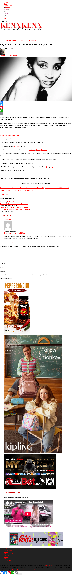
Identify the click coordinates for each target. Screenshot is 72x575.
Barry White (16, 146)
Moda (5, 4)
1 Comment (4, 194)
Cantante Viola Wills (37, 188)
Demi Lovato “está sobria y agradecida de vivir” (14, 204)
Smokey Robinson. (41, 150)
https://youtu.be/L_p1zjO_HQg (9, 135)
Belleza (6, 2)
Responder (7, 220)
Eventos (6, 555)
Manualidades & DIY (10, 553)
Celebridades (8, 5)
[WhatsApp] (36, 110)
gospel (52, 167)
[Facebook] (36, 102)
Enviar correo (49, 565)
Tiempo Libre (22, 40)
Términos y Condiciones (32, 570)
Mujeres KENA (14, 207)
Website (2, 271)
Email (2, 267)
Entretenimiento (6, 40)
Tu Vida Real (32, 40)
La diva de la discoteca (25, 190)
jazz (47, 167)
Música (14, 40)
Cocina (6, 552)
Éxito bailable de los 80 (53, 188)
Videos (6, 18)
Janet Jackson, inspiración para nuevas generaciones (15, 209)
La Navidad (7, 562)
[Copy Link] (36, 113)
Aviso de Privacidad (18, 570)
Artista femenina (6, 188)
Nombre (2, 264)
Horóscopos (8, 560)
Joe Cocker (32, 150)
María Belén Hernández (8, 56)
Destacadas (4, 207)
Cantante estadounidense (21, 188)
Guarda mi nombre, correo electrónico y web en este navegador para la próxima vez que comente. (31, 275)
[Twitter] (36, 104)
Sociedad (3, 202)
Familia (6, 557)
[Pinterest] (36, 107)
